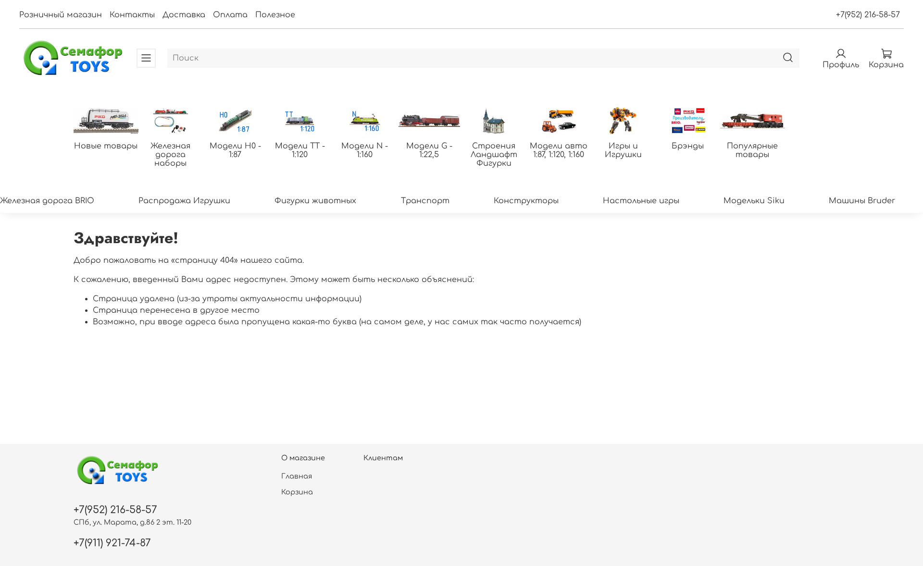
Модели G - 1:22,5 (429, 150)
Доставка (183, 15)
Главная (296, 476)
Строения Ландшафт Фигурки (494, 155)
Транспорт (425, 201)
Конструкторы (526, 201)
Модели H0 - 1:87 (235, 150)
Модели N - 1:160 (364, 150)
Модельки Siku (754, 201)
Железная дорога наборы (170, 155)
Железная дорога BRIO (47, 201)
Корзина (297, 492)
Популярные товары (752, 150)
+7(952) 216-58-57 (868, 15)
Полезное (275, 15)
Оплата (230, 15)
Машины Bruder (862, 201)
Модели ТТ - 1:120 (300, 150)
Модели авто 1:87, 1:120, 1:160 (558, 150)
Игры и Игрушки (623, 150)
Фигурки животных (315, 201)
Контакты (132, 15)
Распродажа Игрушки (184, 201)
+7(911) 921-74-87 (112, 543)
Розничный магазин (60, 15)
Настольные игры (641, 201)
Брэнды (688, 146)
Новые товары (105, 146)
